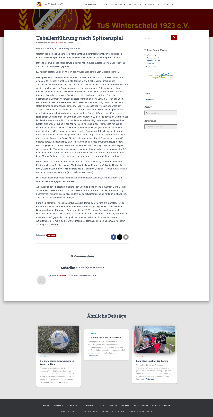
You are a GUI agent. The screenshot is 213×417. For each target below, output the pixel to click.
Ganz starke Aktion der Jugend (152, 360)
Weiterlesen (63, 382)
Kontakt (46, 405)
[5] (156, 86)
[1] (146, 86)
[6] (158, 86)
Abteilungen (134, 4)
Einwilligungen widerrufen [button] (140, 412)
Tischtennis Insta (151, 66)
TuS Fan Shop (162, 4)
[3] (151, 86)
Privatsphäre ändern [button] (89, 412)
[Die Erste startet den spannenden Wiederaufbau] (58, 339)
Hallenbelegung (141, 405)
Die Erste (51, 235)
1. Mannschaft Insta (152, 58)
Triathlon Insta (150, 63)
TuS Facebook (150, 55)
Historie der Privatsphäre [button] (113, 412)
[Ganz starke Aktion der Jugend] (154, 339)
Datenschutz (72, 405)
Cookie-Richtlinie (68, 412)
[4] (153, 86)
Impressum (58, 405)
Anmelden (150, 99)
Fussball (148, 4)
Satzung (101, 405)
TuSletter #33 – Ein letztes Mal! (104, 337)
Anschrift (125, 405)
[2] (149, 86)
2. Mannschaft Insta (152, 61)
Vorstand (113, 405)
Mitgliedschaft (117, 4)
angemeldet (61, 275)
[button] (124, 4)
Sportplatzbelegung (161, 405)
